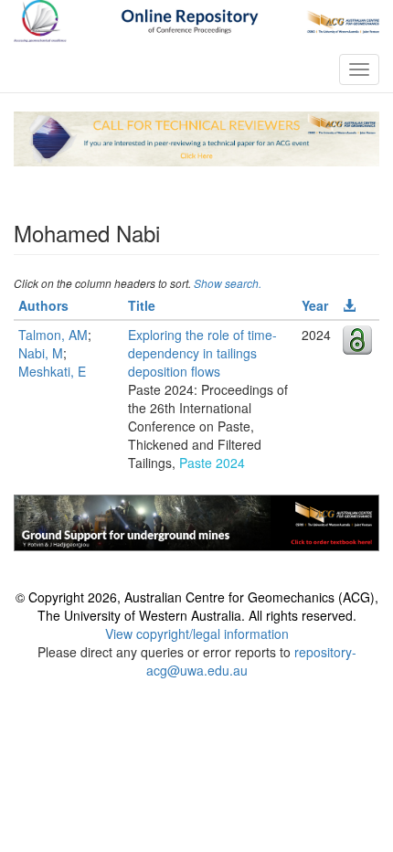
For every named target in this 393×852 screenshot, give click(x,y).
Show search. (227, 283)
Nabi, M (40, 353)
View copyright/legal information (197, 633)
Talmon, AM (53, 334)
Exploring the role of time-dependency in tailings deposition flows (202, 352)
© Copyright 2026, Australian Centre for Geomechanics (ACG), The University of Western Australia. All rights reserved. (197, 606)
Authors (43, 305)
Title (141, 305)
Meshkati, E (52, 371)
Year (315, 305)
